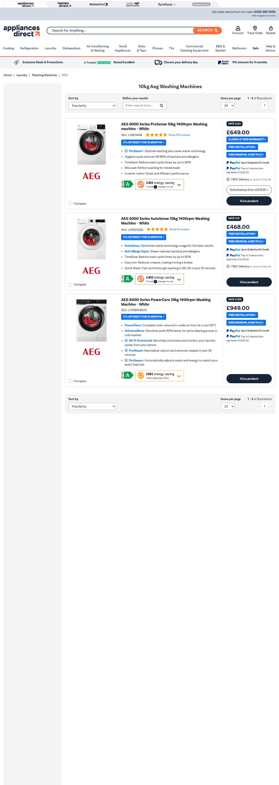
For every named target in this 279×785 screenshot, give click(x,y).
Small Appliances (123, 48)
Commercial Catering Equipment (194, 48)
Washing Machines (44, 75)
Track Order (255, 33)
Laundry (50, 48)
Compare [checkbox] (80, 203)
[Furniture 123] (166, 4)
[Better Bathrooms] (132, 4)
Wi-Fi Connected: (140, 340)
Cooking (8, 48)
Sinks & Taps (141, 48)
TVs (171, 48)
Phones (157, 48)
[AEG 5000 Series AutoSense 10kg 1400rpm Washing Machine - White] (91, 261)
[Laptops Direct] (63, 4)
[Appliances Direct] (25, 4)
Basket (271, 33)
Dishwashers (71, 48)
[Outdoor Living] (200, 4)
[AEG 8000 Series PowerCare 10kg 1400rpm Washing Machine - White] (91, 342)
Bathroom (239, 48)
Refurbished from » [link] (249, 190)
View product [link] (249, 201)
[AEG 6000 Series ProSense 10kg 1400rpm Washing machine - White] (91, 166)
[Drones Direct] (98, 4)
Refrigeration (29, 48)
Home (7, 75)
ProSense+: (136, 360)
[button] (159, 184)
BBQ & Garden (220, 48)
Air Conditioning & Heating (98, 48)
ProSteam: (136, 350)
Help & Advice (270, 48)
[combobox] (134, 30)
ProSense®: (136, 151)
